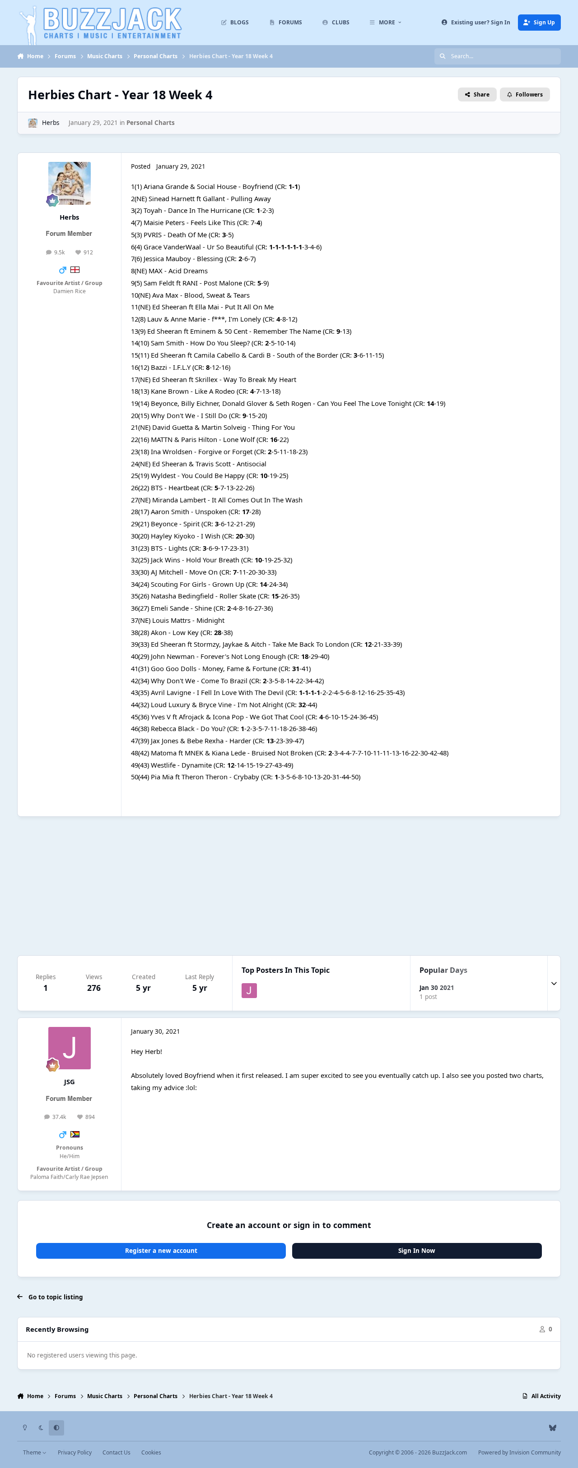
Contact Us (117, 1452)
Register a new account (161, 1251)
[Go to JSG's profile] (249, 991)
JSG (69, 1081)
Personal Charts (150, 123)
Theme (32, 1452)
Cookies (151, 1452)
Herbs (50, 123)
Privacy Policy (75, 1452)
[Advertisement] (289, 886)
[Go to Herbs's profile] (32, 123)
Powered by (519, 1452)
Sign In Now (416, 1251)
